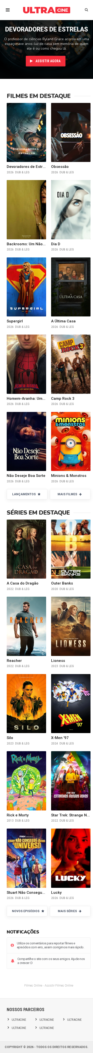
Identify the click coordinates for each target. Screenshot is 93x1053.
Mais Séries (68, 911)
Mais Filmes (68, 494)
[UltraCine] (46, 10)
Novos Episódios (26, 911)
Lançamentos (24, 494)
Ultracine (19, 1020)
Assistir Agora (48, 61)
